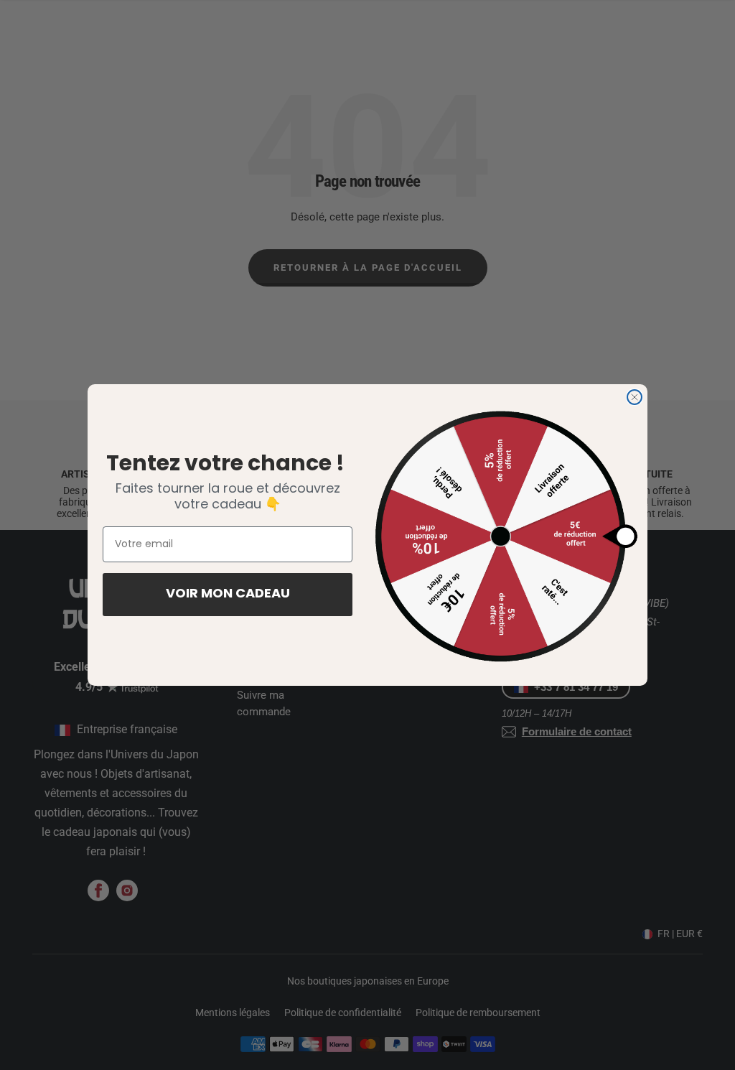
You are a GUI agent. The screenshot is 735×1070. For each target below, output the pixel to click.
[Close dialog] (634, 397)
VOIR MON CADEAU (228, 594)
